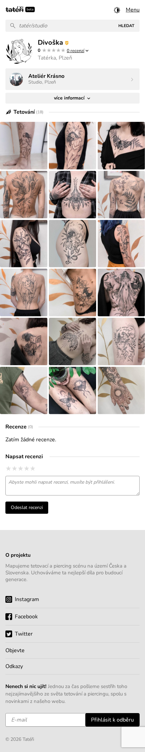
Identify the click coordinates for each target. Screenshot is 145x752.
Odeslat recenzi (27, 507)
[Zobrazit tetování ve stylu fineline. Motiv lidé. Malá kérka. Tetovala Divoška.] (24, 146)
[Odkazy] (72, 666)
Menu (133, 10)
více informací (70, 98)
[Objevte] (72, 650)
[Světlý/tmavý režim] (117, 9)
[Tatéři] (14, 8)
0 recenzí (75, 51)
